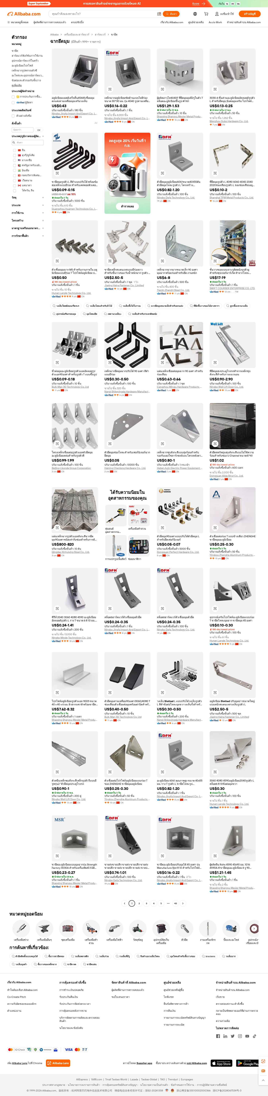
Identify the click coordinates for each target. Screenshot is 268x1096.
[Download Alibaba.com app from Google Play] (248, 1063)
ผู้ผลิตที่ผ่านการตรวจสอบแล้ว (128, 989)
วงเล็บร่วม (104, 956)
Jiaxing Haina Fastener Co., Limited (124, 285)
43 (175, 903)
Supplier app (144, 1063)
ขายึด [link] (114, 34)
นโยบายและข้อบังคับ (71, 1027)
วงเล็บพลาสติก (82, 956)
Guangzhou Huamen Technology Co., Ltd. (75, 208)
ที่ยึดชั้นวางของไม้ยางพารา (207, 306)
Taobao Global (149, 1079)
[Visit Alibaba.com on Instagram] (240, 1036)
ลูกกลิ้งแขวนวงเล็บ (239, 306)
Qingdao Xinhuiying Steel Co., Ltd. (71, 552)
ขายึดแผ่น (91, 964)
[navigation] (27, 469)
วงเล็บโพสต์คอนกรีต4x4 (67, 306)
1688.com (96, 1079)
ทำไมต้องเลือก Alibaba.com (22, 989)
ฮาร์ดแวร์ (100, 34)
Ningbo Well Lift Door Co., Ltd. (227, 386)
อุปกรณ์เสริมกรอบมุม (66, 314)
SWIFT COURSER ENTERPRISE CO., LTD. (232, 288)
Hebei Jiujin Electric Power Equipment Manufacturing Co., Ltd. (180, 468)
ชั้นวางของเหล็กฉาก (47, 964)
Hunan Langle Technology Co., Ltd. (71, 293)
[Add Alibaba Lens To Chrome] (58, 1063)
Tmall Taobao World (116, 1079)
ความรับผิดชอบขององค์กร (21, 1003)
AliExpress (82, 1079)
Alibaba (54, 34)
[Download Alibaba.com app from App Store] (221, 1063)
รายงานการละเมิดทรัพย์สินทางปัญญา (185, 1017)
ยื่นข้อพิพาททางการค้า (176, 1003)
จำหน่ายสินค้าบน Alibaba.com (233, 989)
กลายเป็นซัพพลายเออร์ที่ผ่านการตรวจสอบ (237, 1012)
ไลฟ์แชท (169, 996)
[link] (263, 1061)
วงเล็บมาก (231, 956)
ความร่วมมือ (223, 1021)
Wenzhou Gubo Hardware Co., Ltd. (229, 121)
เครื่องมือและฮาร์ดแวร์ (76, 34)
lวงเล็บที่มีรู (124, 956)
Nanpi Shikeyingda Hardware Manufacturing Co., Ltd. (127, 391)
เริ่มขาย (220, 996)
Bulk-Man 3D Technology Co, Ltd (70, 386)
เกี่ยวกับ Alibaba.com (19, 982)
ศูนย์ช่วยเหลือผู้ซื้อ (174, 989)
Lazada (134, 1079)
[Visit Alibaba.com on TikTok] (254, 1036)
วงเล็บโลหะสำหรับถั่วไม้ (101, 306)
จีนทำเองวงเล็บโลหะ (150, 956)
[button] (159, 14)
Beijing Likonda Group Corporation (71, 468)
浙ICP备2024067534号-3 (227, 1090)
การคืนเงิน (170, 1010)
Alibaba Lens (19, 1063)
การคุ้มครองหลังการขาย (73, 1010)
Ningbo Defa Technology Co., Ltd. (176, 197)
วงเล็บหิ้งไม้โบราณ (132, 306)
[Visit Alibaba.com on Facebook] (218, 1036)
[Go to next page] (183, 903)
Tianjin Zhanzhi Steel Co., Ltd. (173, 290)
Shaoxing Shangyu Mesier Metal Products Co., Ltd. (180, 116)
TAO (162, 1079)
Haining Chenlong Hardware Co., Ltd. (125, 468)
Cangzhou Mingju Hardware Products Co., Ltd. (180, 386)
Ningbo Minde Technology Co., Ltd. (71, 637)
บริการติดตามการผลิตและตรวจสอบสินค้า (79, 1019)
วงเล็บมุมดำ (21, 964)
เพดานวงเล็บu (114, 314)
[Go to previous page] (124, 903)
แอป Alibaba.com (197, 1063)
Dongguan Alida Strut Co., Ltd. (226, 475)
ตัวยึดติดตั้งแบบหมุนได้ (26, 956)
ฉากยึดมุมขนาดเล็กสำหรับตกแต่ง (167, 306)
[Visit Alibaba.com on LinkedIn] (225, 1036)
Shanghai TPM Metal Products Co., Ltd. (232, 197)
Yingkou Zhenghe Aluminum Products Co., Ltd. (233, 554)
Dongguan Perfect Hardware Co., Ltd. (178, 552)
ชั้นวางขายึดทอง (56, 956)
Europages (187, 1079)
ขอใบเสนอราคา (121, 996)
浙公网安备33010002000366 (193, 1090)
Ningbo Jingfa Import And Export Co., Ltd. (75, 113)
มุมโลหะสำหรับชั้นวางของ (182, 956)
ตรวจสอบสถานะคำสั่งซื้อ (230, 1003)
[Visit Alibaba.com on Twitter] (232, 1036)
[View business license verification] (167, 1090)
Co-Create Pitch (16, 996)
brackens (210, 956)
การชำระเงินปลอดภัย (71, 989)
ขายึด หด (71, 964)
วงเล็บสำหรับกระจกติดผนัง (144, 314)
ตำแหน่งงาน (14, 1010)
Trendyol (173, 1079)
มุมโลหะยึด (92, 314)
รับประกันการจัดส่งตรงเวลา (75, 1003)
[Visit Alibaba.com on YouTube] (247, 1036)
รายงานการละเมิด (174, 1024)
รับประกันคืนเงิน (68, 996)
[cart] (207, 14)
